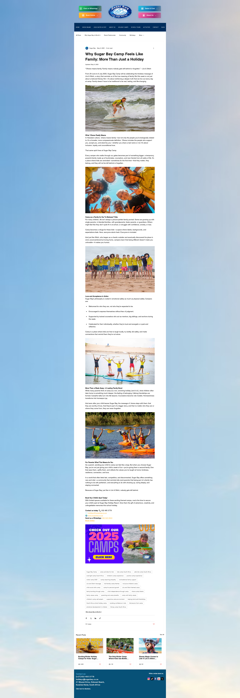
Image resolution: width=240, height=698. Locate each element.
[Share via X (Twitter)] (91, 618)
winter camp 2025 (92, 580)
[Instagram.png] (148, 678)
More (140, 35)
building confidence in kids (118, 603)
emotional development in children (97, 607)
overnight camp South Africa (95, 576)
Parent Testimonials (110, 35)
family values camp (92, 595)
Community (122, 35)
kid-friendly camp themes (111, 583)
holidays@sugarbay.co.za (87, 680)
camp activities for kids (107, 572)
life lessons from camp (136, 603)
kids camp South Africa (124, 572)
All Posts (78, 35)
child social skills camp (93, 587)
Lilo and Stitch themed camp (131, 587)
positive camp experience (134, 576)
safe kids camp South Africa (142, 572)
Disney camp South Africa (118, 607)
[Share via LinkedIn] (95, 618)
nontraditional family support (127, 580)
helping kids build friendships (136, 599)
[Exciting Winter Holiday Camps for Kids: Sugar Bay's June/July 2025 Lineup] (89, 645)
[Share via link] (100, 618)
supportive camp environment (115, 599)
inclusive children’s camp (130, 583)
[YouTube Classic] (158, 678)
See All (162, 634)
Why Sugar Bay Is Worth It (92, 35)
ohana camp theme (137, 591)
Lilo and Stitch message (94, 583)
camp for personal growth (111, 587)
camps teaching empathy (108, 580)
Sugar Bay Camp (92, 572)
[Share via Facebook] (86, 618)
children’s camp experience (115, 576)
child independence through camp (118, 591)
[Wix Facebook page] (155, 678)
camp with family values (129, 595)
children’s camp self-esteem (95, 599)
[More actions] (153, 48)
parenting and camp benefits (110, 595)
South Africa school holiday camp (97, 603)
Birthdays (132, 35)
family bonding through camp (95, 591)
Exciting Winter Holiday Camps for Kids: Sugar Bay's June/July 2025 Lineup (87, 658)
